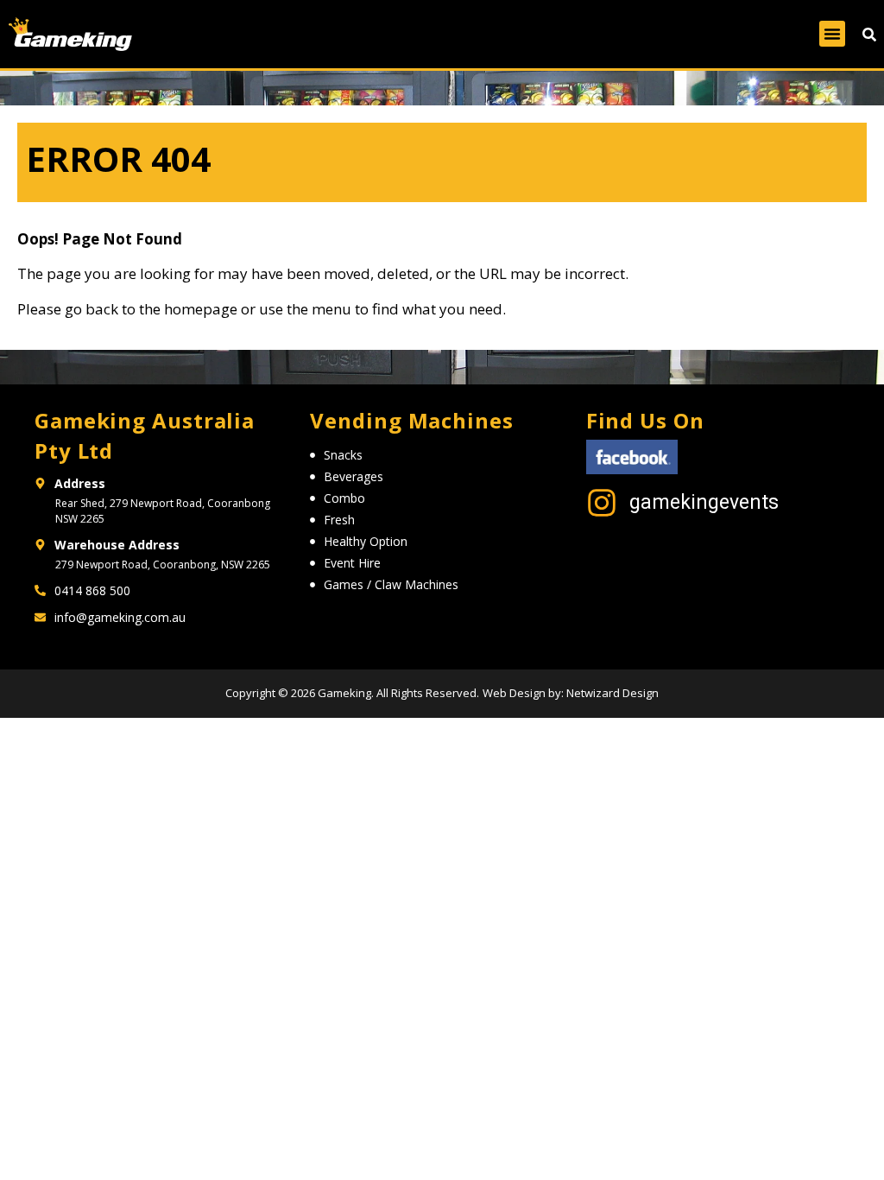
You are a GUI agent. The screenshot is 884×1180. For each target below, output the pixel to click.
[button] (832, 34)
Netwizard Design (611, 693)
